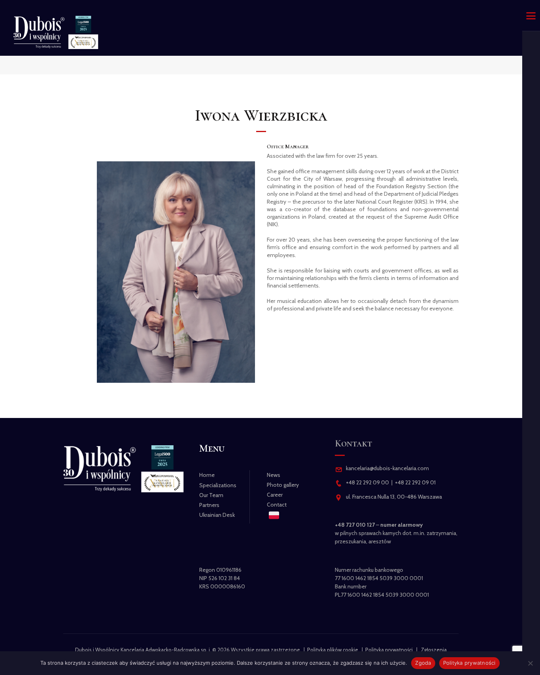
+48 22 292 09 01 (415, 482)
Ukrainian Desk (217, 514)
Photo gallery (283, 484)
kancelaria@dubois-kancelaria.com (387, 468)
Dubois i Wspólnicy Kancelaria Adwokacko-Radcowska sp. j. (143, 650)
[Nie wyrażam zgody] (530, 663)
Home (207, 474)
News (273, 474)
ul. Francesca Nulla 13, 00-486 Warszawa (394, 496)
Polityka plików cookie (332, 650)
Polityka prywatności (389, 650)
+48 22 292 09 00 (367, 482)
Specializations (217, 485)
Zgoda (423, 663)
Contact (277, 504)
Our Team (211, 495)
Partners (209, 505)
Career (275, 494)
